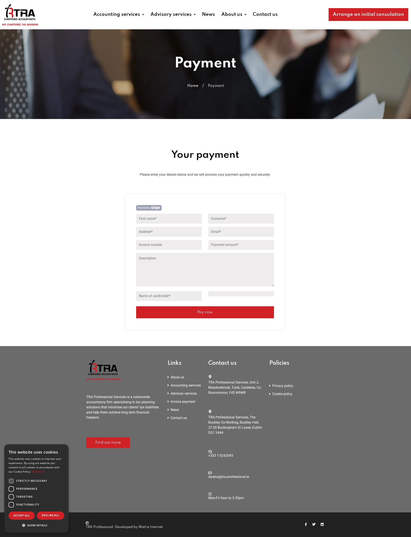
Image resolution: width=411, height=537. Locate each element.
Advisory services (171, 14)
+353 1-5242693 (220, 456)
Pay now (205, 312)
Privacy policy (282, 386)
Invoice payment (183, 402)
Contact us (265, 14)
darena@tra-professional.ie (228, 477)
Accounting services (116, 14)
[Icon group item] (306, 524)
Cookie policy (282, 394)
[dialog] (36, 488)
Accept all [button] (21, 515)
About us (231, 14)
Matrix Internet (150, 527)
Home (192, 86)
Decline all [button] (50, 515)
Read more (38, 471)
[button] (120, 14)
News (208, 14)
